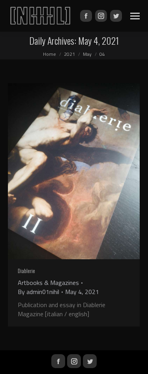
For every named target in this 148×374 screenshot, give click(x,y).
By (38, 291)
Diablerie (26, 270)
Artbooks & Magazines (48, 282)
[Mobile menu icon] (135, 16)
